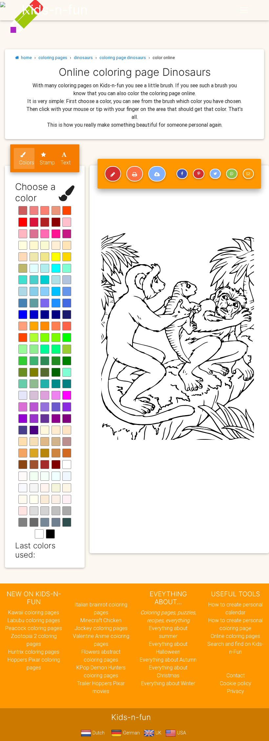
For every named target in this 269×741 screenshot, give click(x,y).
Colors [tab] (26, 162)
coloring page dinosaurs (122, 57)
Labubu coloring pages (34, 620)
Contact (235, 675)
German (131, 733)
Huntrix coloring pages (33, 651)
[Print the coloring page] (134, 174)
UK (157, 733)
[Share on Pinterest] (198, 174)
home (25, 57)
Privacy (235, 691)
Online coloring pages (235, 636)
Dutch (98, 733)
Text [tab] (66, 162)
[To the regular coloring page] (113, 174)
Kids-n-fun (55, 10)
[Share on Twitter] (215, 174)
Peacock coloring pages (33, 628)
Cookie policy (235, 683)
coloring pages (52, 57)
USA (181, 733)
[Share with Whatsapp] (231, 174)
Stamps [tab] (47, 162)
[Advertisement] (179, 501)
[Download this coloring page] (157, 174)
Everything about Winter (168, 683)
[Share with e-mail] (248, 174)
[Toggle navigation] (244, 10)
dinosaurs (83, 57)
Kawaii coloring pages (33, 612)
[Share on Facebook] (182, 174)
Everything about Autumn (168, 659)
